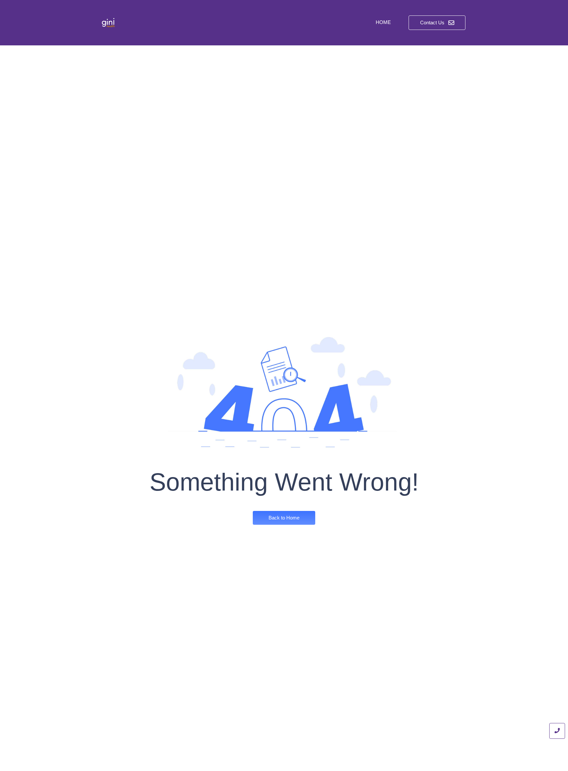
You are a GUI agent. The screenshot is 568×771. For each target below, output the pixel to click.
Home (383, 22)
